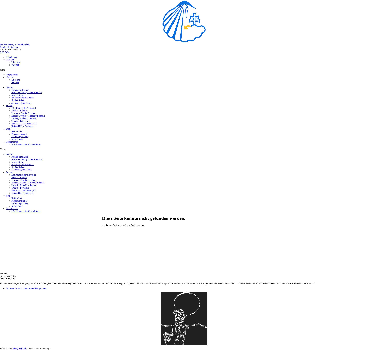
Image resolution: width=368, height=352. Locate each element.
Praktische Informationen (23, 97)
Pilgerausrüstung (19, 134)
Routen (9, 105)
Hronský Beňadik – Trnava (24, 118)
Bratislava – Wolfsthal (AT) (24, 123)
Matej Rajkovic (20, 348)
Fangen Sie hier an (20, 90)
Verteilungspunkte (20, 136)
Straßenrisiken (18, 100)
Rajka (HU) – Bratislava (23, 126)
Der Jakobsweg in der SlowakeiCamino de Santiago (14, 45)
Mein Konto (17, 139)
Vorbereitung (17, 95)
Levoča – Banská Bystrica (23, 113)
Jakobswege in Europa (22, 103)
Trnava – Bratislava (20, 121)
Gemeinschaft (12, 142)
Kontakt (15, 65)
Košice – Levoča (19, 110)
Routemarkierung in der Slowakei (27, 92)
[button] (184, 70)
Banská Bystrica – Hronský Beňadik (28, 116)
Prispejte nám (12, 57)
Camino (9, 87)
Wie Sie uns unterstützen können (26, 144)
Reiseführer (17, 131)
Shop (8, 129)
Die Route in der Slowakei (24, 108)
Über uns (10, 59)
